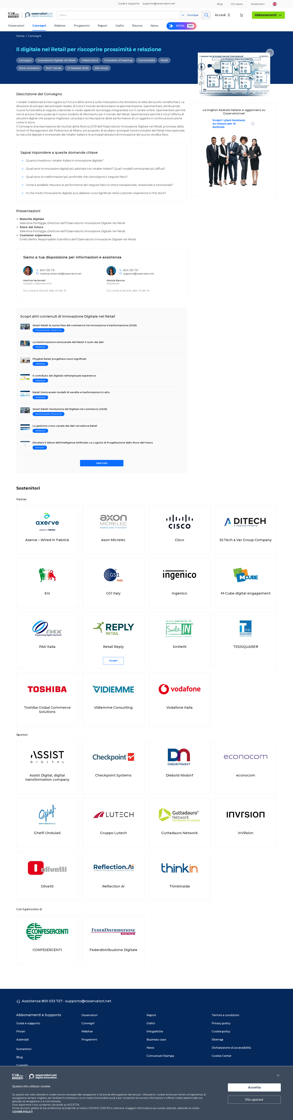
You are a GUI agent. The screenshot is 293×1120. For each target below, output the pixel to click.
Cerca (206, 15)
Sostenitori (258, 4)
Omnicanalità (146, 60)
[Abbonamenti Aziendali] (253, 123)
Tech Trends (53, 68)
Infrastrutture (90, 60)
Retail (164, 60)
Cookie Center (221, 1055)
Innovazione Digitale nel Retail (56, 60)
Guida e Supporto (129, 3)
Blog (220, 4)
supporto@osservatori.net (138, 273)
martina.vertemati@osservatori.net (60, 273)
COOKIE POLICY (22, 1111)
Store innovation (29, 68)
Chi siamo (237, 4)
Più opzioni (254, 1100)
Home (20, 36)
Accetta (254, 1087)
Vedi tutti (102, 463)
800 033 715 (47, 270)
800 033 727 (131, 270)
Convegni (34, 36)
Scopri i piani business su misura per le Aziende (228, 124)
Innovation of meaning (118, 60)
